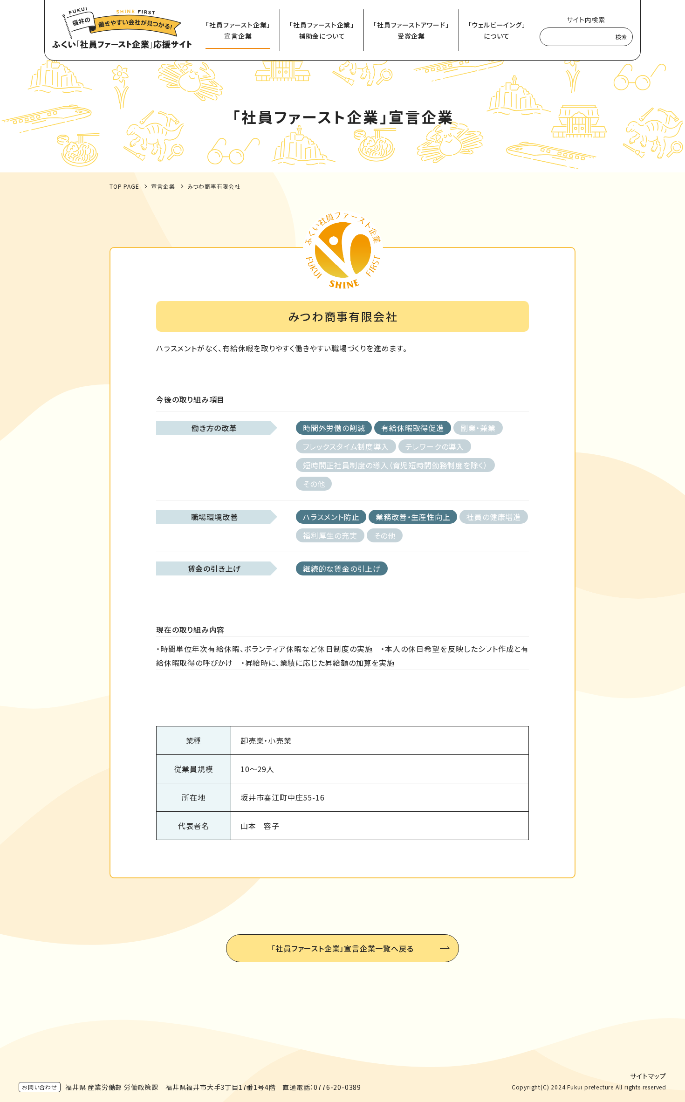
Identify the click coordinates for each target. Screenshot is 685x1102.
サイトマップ (648, 1076)
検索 (621, 37)
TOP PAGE (124, 186)
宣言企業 (163, 186)
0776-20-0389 (337, 1087)
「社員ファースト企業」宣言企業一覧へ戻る (342, 948)
